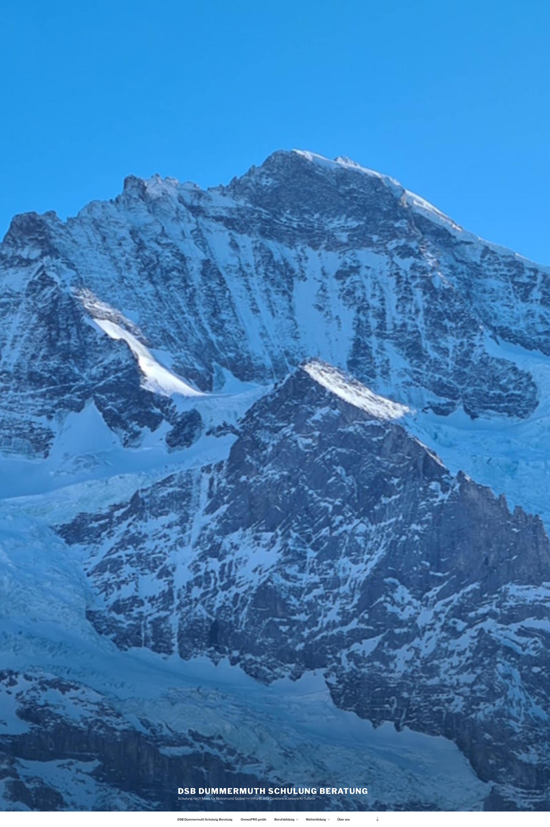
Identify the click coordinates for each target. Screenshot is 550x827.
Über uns (343, 819)
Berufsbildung (284, 819)
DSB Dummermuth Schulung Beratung (273, 791)
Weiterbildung (316, 819)
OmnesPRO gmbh (253, 819)
